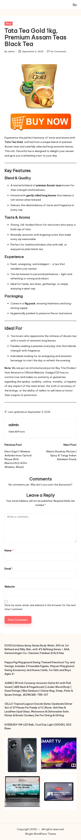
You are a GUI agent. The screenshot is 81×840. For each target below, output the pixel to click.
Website (10, 586)
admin (13, 424)
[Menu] (74, 5)
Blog (8, 23)
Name (9, 550)
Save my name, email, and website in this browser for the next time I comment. (40, 607)
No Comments (58, 51)
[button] (16, 431)
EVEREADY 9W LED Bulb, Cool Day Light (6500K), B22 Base (38, 726)
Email (9, 568)
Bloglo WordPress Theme (40, 833)
